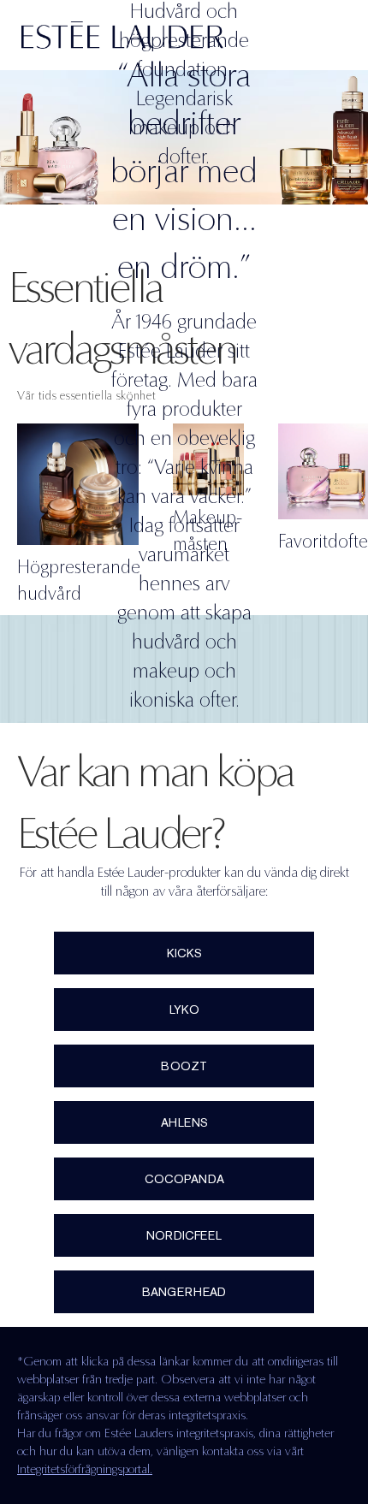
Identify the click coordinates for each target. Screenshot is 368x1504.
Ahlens (184, 1122)
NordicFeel (184, 1235)
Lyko (184, 1009)
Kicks (184, 953)
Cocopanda (184, 1179)
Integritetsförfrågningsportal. (84, 1469)
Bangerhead (184, 1292)
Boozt (184, 1066)
